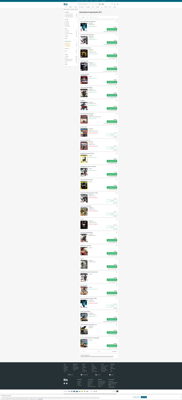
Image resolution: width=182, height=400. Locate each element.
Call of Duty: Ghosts (84, 61)
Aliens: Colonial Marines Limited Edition (87, 21)
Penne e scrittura (112, 368)
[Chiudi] (180, 397)
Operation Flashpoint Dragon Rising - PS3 (88, 324)
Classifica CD (84, 367)
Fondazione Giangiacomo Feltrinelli (112, 384)
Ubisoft (67, 36)
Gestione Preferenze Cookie (91, 386)
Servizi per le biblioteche (101, 381)
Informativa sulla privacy (108, 393)
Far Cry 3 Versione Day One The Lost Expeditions (89, 337)
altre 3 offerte (115, 321)
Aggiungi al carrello (112, 29)
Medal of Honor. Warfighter (85, 245)
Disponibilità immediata (69, 16)
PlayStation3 (91, 23)
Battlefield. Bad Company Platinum (87, 153)
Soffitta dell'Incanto (69, 60)
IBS (66, 62)
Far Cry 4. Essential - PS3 (85, 140)
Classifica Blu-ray (94, 368)
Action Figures (103, 371)
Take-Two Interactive (69, 33)
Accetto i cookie (143, 397)
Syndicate (82, 100)
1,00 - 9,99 (67, 22)
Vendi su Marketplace (101, 383)
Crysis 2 (82, 258)
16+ (66, 50)
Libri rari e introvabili (76, 367)
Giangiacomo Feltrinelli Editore (112, 382)
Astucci (111, 371)
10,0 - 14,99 (67, 23)
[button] (99, 4)
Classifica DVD (94, 367)
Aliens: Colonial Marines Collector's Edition (88, 298)
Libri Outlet (65, 368)
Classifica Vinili (84, 371)
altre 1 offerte (115, 31)
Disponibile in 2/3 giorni (69, 15)
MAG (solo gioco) (83, 285)
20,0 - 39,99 (67, 26)
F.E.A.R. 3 (82, 219)
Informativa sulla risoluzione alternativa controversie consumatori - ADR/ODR (95, 393)
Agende (111, 367)
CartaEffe (78, 383)
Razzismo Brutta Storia (111, 387)
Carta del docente (90, 381)
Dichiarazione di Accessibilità (67, 393)
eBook (64, 371)
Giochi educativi (103, 367)
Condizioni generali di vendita (75, 393)
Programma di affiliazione (102, 382)
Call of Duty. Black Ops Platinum (86, 179)
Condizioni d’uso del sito (82, 393)
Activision (67, 32)
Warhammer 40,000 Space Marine (87, 34)
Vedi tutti (66, 38)
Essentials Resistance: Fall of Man (86, 113)
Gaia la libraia (79, 385)
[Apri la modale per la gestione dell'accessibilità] (117, 391)
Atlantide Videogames (69, 59)
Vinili (83, 368)
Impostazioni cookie (136, 397)
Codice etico (100, 386)
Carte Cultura (90, 382)
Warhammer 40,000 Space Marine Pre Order (89, 192)
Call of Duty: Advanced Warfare (86, 232)
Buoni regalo (79, 382)
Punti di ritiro (79, 381)
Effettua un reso (90, 383)
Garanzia (89, 385)
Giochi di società (103, 368)
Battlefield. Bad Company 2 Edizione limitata (89, 272)
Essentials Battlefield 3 (84, 74)
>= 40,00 (67, 21)
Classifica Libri (66, 367)
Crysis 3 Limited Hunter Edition (86, 87)
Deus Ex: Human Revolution (85, 48)
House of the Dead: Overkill (85, 206)
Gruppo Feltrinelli (110, 381)
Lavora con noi (100, 385)
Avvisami (112, 134)
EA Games (67, 30)
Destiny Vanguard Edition (85, 311)
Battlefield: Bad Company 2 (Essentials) (88, 166)
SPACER (67, 56)
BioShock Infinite (83, 127)
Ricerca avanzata (103, 4)
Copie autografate (75, 368)
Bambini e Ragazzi (94, 371)
